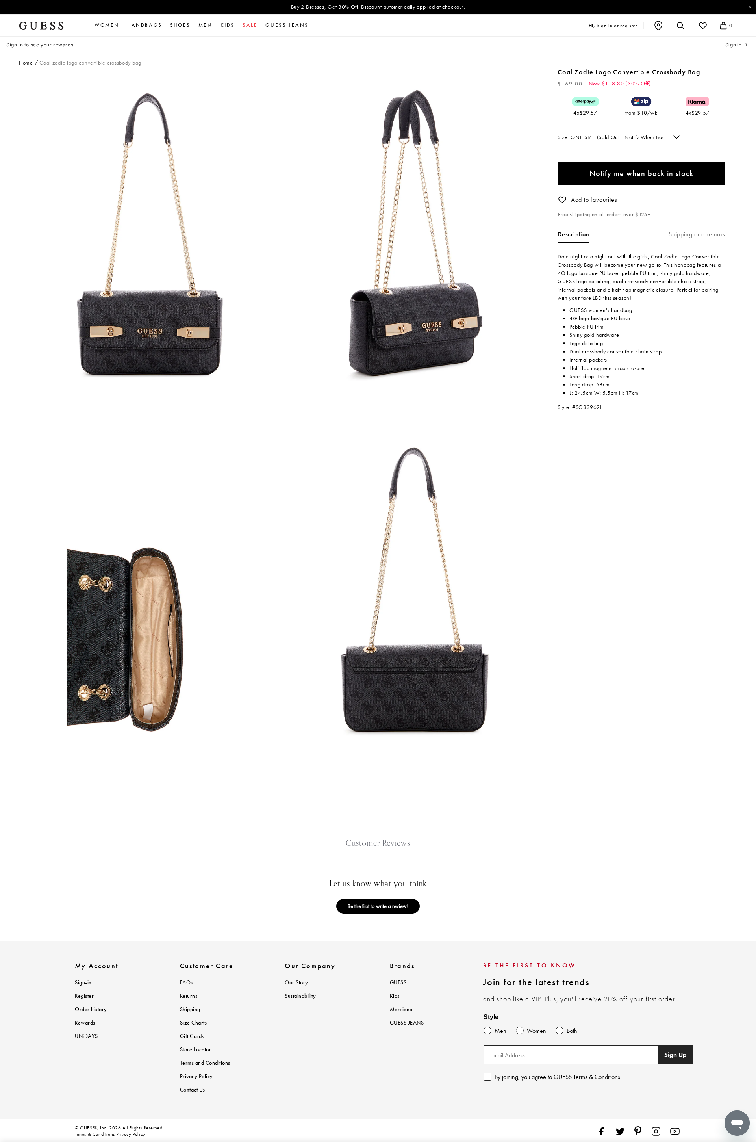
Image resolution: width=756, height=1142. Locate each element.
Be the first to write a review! (378, 906)
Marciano (401, 1009)
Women (106, 25)
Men (205, 25)
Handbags (144, 25)
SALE (250, 25)
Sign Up (675, 1055)
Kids (227, 25)
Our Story (296, 982)
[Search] (680, 25)
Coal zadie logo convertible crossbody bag (90, 62)
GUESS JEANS (407, 1022)
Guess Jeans (287, 25)
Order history (91, 1009)
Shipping (190, 1009)
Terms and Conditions (205, 1063)
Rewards (85, 1022)
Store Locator (195, 1049)
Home (26, 62)
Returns (189, 996)
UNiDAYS (86, 1036)
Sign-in (83, 982)
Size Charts (193, 1022)
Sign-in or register (617, 25)
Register (84, 996)
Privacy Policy (196, 1076)
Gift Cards (192, 1036)
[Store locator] (658, 25)
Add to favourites (594, 199)
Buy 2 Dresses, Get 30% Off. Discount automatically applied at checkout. (378, 6)
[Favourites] (703, 25)
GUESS (398, 982)
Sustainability (300, 996)
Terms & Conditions (95, 1134)
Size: (564, 137)
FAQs (186, 982)
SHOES (180, 25)
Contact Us (192, 1089)
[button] (562, 199)
